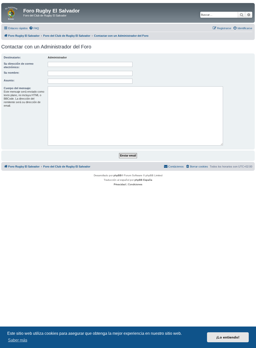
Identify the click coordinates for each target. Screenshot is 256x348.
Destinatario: (12, 57)
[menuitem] (34, 28)
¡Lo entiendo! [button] (228, 337)
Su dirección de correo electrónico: (19, 65)
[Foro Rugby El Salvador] (12, 12)
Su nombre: (11, 72)
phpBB (118, 175)
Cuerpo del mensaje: (17, 88)
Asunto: (9, 80)
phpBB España (143, 179)
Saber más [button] (17, 340)
